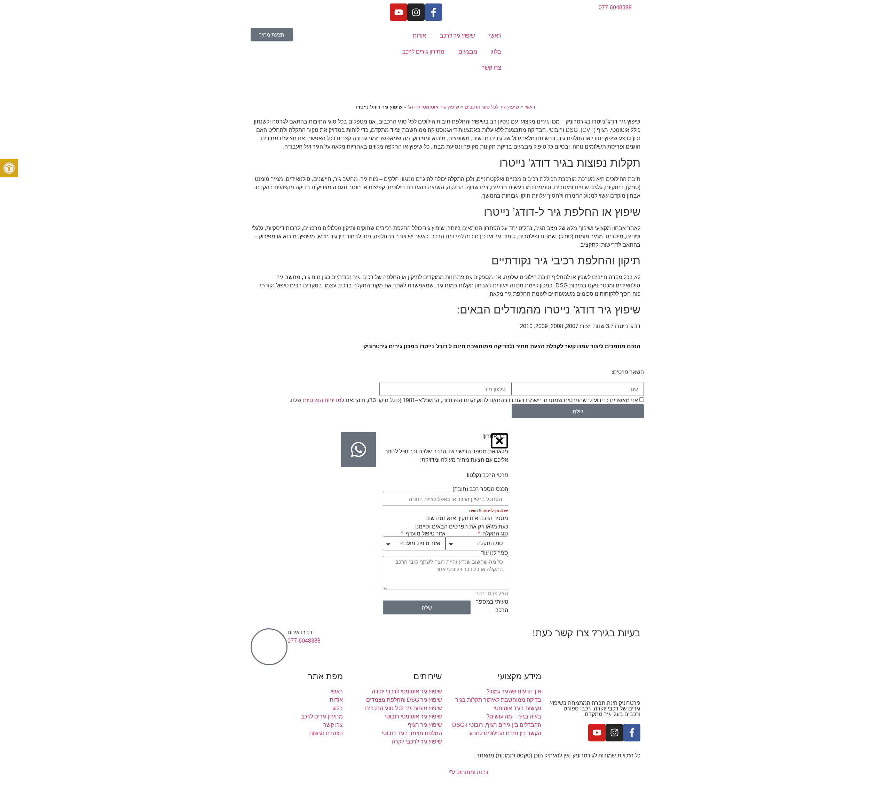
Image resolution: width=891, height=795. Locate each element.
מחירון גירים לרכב (423, 52)
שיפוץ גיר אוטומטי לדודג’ (433, 107)
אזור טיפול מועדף (425, 533)
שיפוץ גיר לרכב (457, 36)
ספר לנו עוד (494, 553)
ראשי (495, 36)
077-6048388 (304, 641)
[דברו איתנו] (269, 646)
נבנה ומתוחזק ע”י (467, 772)
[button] (9, 168)
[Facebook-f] (433, 12)
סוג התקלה (494, 533)
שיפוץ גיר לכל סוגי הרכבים (492, 107)
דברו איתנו (299, 632)
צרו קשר (491, 68)
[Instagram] (416, 12)
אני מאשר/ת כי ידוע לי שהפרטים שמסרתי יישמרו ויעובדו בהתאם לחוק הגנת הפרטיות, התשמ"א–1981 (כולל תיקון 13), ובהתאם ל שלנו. (464, 400)
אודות (419, 36)
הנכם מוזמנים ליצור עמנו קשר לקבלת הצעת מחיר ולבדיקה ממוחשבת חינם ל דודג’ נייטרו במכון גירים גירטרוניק (501, 346)
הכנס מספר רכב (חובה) (480, 489)
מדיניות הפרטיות (322, 400)
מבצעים (467, 52)
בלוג (496, 52)
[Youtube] (398, 12)
